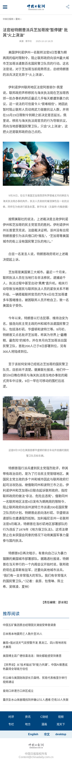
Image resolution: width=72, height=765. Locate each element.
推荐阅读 (11, 613)
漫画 (44, 724)
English (33, 734)
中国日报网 (8, 19)
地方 (28, 724)
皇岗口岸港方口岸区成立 (18, 690)
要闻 (18, 19)
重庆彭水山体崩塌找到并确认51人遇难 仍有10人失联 (36, 699)
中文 (47, 734)
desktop (60, 734)
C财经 (44, 716)
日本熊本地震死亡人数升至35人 (22, 633)
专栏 (11, 724)
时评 (11, 716)
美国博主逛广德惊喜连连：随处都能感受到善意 (32, 655)
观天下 (61, 724)
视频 (61, 716)
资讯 (28, 716)
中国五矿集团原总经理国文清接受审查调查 (29, 625)
